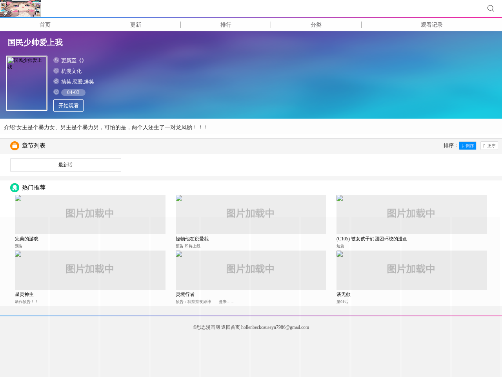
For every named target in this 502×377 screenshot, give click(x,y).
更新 (135, 25)
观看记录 (432, 25)
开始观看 (68, 105)
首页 (45, 25)
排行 (225, 25)
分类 (316, 25)
